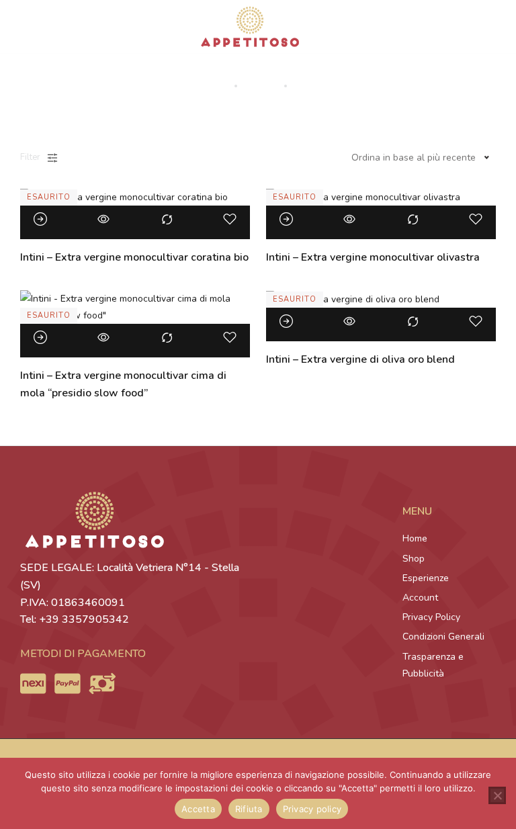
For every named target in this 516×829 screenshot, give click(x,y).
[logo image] (250, 25)
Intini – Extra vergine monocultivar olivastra (373, 257)
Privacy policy (312, 808)
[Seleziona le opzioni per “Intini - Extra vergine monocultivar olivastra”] (286, 219)
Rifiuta (249, 808)
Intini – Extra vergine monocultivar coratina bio (134, 257)
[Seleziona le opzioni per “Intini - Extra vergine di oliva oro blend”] (286, 321)
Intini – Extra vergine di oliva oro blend (360, 359)
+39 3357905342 (84, 619)
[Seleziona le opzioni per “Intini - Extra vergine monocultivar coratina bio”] (40, 219)
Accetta (198, 808)
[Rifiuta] (497, 795)
